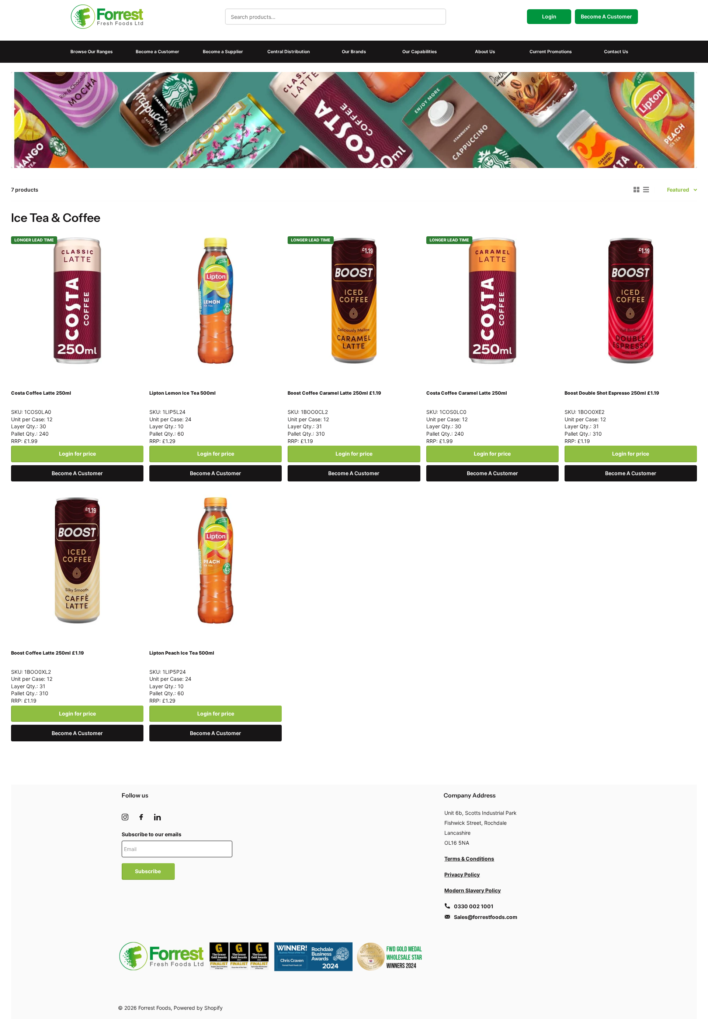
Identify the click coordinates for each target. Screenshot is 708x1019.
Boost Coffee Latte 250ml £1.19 (47, 653)
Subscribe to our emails (151, 834)
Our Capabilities (419, 51)
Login (549, 16)
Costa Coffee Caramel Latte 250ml (466, 393)
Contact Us (616, 51)
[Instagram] (125, 817)
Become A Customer (606, 16)
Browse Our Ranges (91, 51)
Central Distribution (288, 51)
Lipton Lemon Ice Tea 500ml (182, 393)
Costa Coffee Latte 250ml (41, 393)
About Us (485, 51)
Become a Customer (157, 51)
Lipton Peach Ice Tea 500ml (181, 653)
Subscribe (148, 871)
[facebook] (141, 817)
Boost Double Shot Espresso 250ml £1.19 (612, 393)
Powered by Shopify (198, 1008)
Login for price (77, 453)
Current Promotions (551, 51)
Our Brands (354, 51)
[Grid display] (636, 190)
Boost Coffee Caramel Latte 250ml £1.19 (334, 393)
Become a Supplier (223, 51)
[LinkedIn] (157, 817)
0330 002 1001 (473, 906)
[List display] (646, 190)
